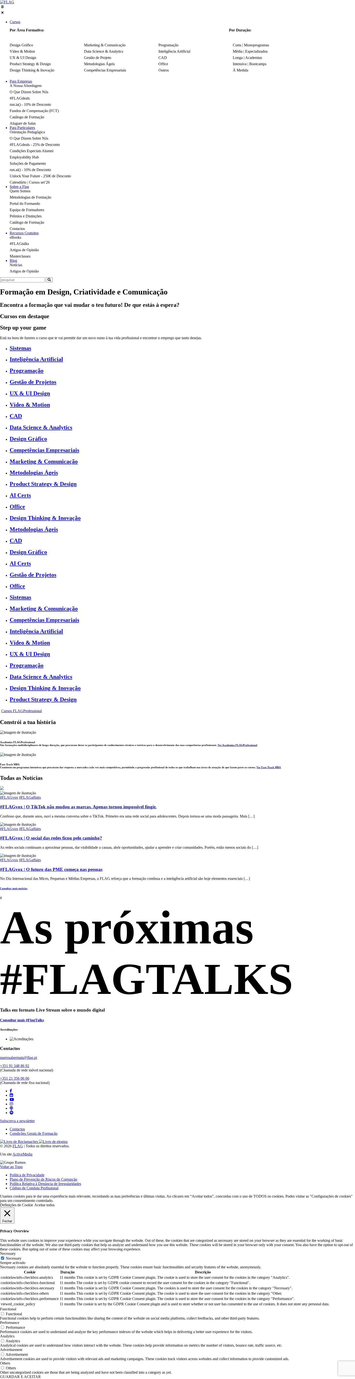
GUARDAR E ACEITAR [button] (20, 1377)
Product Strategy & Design (43, 484)
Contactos (17, 1129)
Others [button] (5, 1363)
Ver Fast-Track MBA (268, 767)
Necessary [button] (8, 1253)
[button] (177, 10)
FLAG (18, 1146)
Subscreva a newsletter (17, 1121)
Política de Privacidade (27, 1175)
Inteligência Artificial (36, 359)
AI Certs (20, 495)
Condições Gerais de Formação (33, 1133)
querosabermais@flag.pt (18, 1058)
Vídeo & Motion (30, 405)
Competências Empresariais (44, 450)
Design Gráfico (28, 439)
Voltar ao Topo (11, 1167)
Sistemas (20, 348)
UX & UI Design (30, 393)
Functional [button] (8, 1309)
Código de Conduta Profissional (34, 1188)
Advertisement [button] (11, 1350)
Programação (26, 370)
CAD (16, 416)
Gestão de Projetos (33, 382)
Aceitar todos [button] (44, 1205)
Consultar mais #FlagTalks (22, 1020)
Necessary (13, 1258)
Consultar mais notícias (13, 888)
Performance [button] (9, 1323)
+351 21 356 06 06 (14, 1078)
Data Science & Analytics (41, 427)
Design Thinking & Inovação (45, 518)
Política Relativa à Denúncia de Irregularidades (45, 1184)
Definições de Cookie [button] (16, 1205)
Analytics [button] (7, 1336)
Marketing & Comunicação (44, 461)
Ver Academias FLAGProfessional (237, 745)
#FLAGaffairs (30, 797)
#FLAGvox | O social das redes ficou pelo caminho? (51, 837)
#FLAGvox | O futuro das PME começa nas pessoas (51, 869)
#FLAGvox (9, 797)
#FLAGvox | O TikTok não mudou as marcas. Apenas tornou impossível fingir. (78, 806)
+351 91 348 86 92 (14, 1066)
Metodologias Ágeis (34, 472)
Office (17, 506)
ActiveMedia (22, 1154)
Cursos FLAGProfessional (21, 711)
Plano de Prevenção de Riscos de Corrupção (43, 1179)
